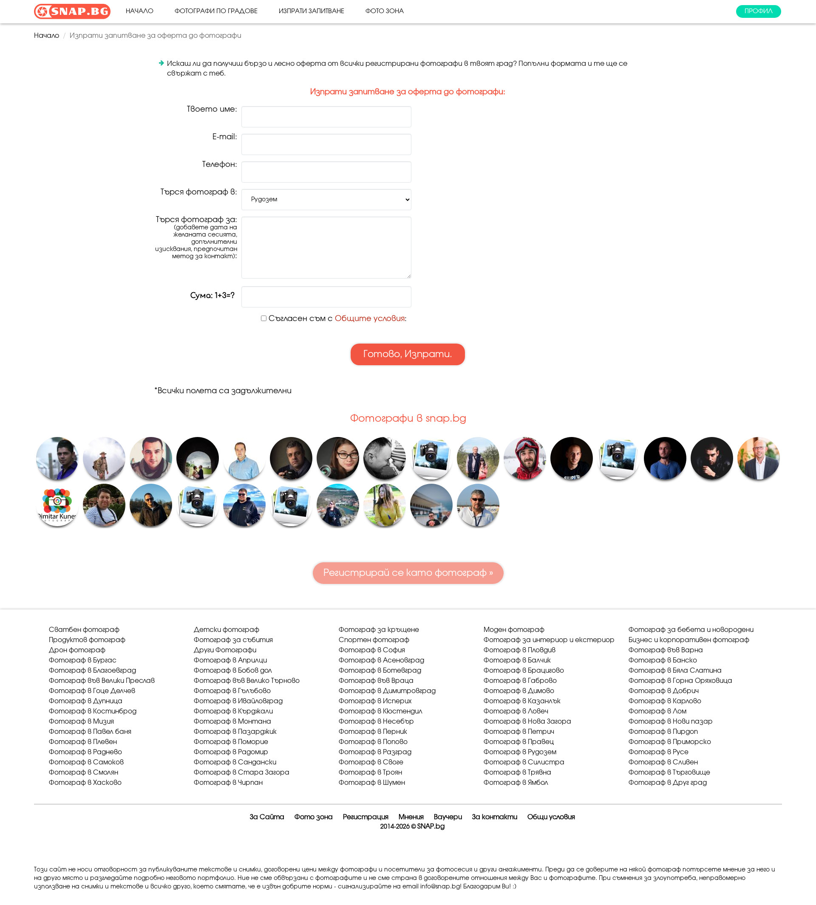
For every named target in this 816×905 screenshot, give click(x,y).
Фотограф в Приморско (670, 742)
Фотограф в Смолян (83, 773)
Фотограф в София (372, 650)
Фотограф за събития (233, 640)
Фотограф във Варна (666, 650)
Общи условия (551, 817)
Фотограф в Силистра (524, 762)
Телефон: (219, 165)
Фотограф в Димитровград (387, 691)
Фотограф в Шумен (372, 783)
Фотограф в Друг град (668, 783)
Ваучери (448, 817)
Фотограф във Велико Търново (247, 681)
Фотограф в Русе (658, 752)
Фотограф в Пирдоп (663, 732)
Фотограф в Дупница (85, 701)
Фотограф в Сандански (235, 762)
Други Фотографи (225, 650)
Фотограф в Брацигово (524, 671)
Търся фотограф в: (199, 192)
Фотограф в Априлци (230, 660)
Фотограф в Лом (657, 711)
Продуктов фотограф (87, 640)
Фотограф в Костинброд (92, 711)
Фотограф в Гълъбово (232, 691)
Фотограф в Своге (371, 762)
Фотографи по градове (216, 11)
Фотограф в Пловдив (519, 650)
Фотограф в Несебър (376, 722)
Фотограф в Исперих (375, 701)
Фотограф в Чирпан (228, 783)
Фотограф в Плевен (83, 742)
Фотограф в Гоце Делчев (92, 691)
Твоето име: (212, 109)
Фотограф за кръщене (379, 630)
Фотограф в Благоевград (92, 671)
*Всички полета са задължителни (223, 391)
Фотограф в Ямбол (516, 783)
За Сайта (267, 817)
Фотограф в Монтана (232, 722)
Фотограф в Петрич (519, 732)
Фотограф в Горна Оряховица (680, 681)
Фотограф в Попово (373, 742)
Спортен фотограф (374, 640)
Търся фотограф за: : (196, 238)
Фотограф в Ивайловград (238, 701)
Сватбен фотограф (84, 630)
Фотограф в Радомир (231, 752)
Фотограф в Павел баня (90, 732)
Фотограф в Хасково (85, 783)
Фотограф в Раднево (85, 752)
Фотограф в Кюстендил (380, 711)
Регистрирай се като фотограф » (408, 573)
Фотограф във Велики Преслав (102, 681)
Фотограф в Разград (375, 752)
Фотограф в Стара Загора (241, 773)
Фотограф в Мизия (81, 722)
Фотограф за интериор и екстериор (549, 640)
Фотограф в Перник (373, 732)
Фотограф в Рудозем (520, 752)
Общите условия (370, 319)
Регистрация (365, 817)
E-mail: (224, 137)
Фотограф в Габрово (520, 681)
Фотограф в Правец (519, 742)
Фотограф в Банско (663, 660)
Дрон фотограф (77, 650)
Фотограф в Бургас (82, 660)
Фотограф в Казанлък (522, 701)
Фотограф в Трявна (517, 773)
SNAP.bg (431, 826)
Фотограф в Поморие (231, 742)
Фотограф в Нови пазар (671, 722)
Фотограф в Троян (370, 773)
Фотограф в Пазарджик (235, 732)
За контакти (494, 817)
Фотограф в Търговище (669, 773)
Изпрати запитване (311, 11)
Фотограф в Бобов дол (233, 671)
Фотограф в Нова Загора (527, 722)
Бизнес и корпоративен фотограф (689, 640)
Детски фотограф (226, 630)
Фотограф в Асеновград (381, 660)
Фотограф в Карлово (665, 701)
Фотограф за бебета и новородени (691, 630)
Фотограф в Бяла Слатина (675, 671)
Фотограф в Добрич (664, 691)
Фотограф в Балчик (517, 660)
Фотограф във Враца (376, 681)
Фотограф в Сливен (663, 762)
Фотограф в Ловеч (516, 711)
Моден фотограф (514, 630)
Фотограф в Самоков (86, 762)
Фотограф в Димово (519, 691)
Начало (139, 11)
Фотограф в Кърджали (233, 711)
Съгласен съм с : (336, 319)
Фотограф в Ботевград (380, 671)
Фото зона (385, 11)
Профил (759, 11)
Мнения (411, 817)
